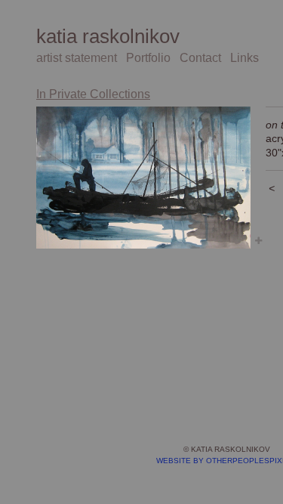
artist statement (76, 57)
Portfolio (148, 57)
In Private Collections (93, 94)
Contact (200, 57)
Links (244, 57)
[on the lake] (143, 178)
